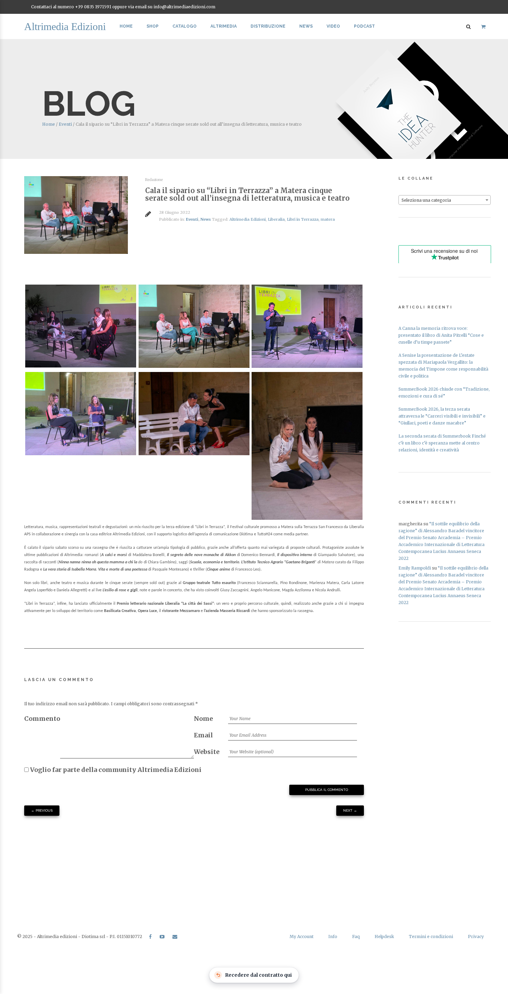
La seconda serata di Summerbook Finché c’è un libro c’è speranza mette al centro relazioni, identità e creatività (442, 442)
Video (333, 26)
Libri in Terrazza (303, 219)
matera (328, 219)
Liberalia (276, 219)
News (306, 26)
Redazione (154, 180)
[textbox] (445, 200)
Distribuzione (268, 26)
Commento (42, 719)
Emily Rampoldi (414, 568)
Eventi (65, 124)
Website (206, 752)
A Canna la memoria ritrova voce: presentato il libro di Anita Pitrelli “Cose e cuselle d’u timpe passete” (441, 335)
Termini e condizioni (431, 936)
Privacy (476, 936)
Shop (153, 26)
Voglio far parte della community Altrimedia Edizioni (115, 770)
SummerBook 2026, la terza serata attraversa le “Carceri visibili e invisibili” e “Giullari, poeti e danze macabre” (442, 416)
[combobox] (444, 200)
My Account (301, 936)
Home (126, 26)
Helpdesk (384, 936)
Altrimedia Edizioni (247, 219)
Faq (356, 936)
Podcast (364, 26)
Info (332, 936)
